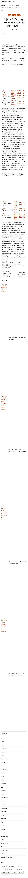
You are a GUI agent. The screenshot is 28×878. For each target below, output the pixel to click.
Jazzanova (3, 794)
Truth (4, 90)
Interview (3, 790)
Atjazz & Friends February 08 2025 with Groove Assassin (16, 674)
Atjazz (14, 15)
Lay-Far (16, 205)
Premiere (3, 822)
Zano (18, 15)
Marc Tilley (3, 804)
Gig (2, 787)
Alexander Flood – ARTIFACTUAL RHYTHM (18, 338)
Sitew (15, 264)
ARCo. (15, 29)
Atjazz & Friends (5, 759)
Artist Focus (4, 748)
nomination (3, 818)
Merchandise (4, 808)
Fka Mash (3, 783)
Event (2, 780)
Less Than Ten (4, 797)
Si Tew (16, 211)
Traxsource (21, 264)
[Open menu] (2, 11)
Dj (2, 869)
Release (3, 832)
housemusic (9, 869)
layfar (4, 264)
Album (2, 741)
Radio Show (4, 829)
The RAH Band (4, 843)
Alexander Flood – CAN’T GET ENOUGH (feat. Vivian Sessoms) (17, 450)
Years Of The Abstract (6, 857)
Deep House (11, 262)
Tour (2, 846)
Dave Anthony (4, 769)
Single (2, 839)
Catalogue (3, 762)
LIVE (2, 801)
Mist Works (3, 811)
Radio (2, 825)
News (2, 815)
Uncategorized (4, 850)
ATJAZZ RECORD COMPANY (11, 5)
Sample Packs (4, 836)
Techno (20, 872)
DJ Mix (2, 776)
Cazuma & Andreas (5, 766)
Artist (9, 15)
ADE (2, 738)
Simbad (13, 98)
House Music (19, 869)
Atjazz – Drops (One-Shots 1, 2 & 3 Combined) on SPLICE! (17, 562)
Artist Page (3, 752)
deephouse (20, 866)
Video (2, 853)
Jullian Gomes (5, 872)
